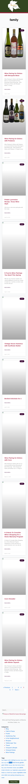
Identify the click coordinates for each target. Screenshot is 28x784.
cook (9, 760)
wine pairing (11, 775)
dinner (22, 760)
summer (24, 770)
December (17, 760)
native (5, 767)
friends (17, 762)
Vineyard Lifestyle (11, 747)
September (15, 770)
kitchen (19, 765)
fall (7, 762)
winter (2, 777)
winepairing (18, 775)
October (14, 767)
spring (19, 770)
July (14, 765)
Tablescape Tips (11, 743)
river (11, 770)
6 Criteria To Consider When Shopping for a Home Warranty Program (13, 535)
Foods (8, 733)
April (2, 760)
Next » (17, 690)
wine (5, 775)
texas (3, 772)
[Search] (25, 710)
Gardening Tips (11, 736)
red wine (7, 770)
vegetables (20, 772)
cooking (13, 760)
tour (6, 772)
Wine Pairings (10, 752)
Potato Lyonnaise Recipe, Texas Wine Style (11, 202)
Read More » (7, 89)
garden (22, 762)
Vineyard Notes (11, 750)
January (10, 765)
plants (21, 767)
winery (22, 775)
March (23, 765)
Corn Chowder (9, 599)
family (10, 762)
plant (18, 767)
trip (11, 772)
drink (25, 760)
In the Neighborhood (12, 738)
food (14, 762)
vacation (14, 772)
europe (5, 762)
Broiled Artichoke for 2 (13, 398)
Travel (8, 745)
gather (3, 765)
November (9, 767)
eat (2, 762)
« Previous (6, 687)
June (16, 765)
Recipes (8, 740)
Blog (7, 729)
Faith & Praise (10, 731)
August (5, 760)
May (2, 767)
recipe (3, 770)
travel (8, 772)
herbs (6, 765)
